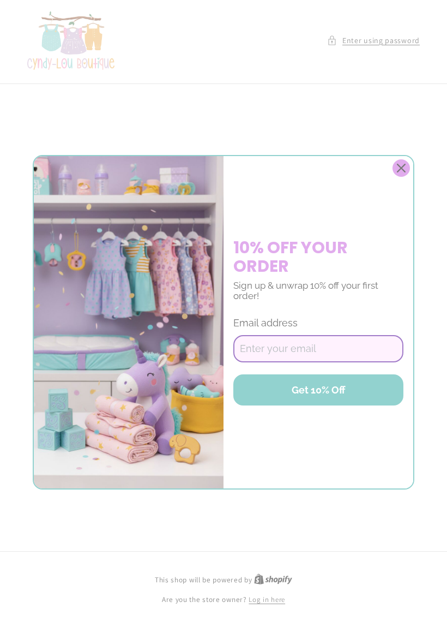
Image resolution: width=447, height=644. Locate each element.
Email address (265, 323)
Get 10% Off (319, 390)
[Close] (401, 168)
